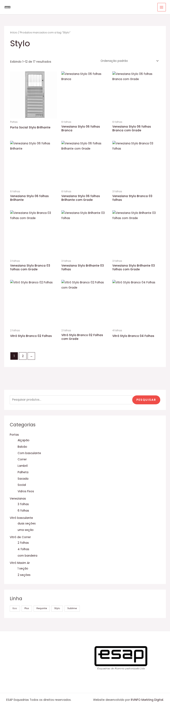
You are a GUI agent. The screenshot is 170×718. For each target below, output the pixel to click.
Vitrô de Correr (20, 537)
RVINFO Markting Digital (147, 700)
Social (22, 485)
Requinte (41, 608)
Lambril (23, 466)
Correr (22, 459)
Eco (15, 608)
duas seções (27, 523)
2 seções (24, 575)
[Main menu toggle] (161, 7)
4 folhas (23, 549)
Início (13, 32)
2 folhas (23, 543)
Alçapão (23, 440)
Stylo (57, 608)
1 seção (23, 568)
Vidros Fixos (26, 491)
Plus (26, 608)
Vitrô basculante (21, 518)
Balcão (22, 447)
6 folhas (23, 511)
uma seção (26, 530)
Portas (14, 435)
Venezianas (18, 499)
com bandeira (27, 556)
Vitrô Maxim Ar (20, 563)
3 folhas (23, 504)
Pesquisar (146, 400)
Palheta (23, 472)
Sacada (23, 479)
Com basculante (29, 453)
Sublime (72, 608)
